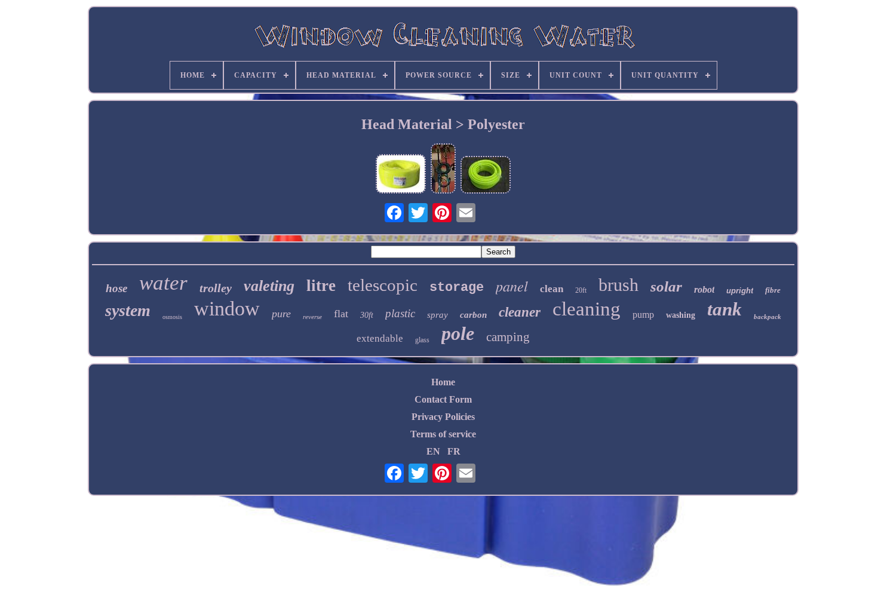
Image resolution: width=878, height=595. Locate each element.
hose (116, 288)
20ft (581, 290)
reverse (312, 316)
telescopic (382, 285)
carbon (473, 315)
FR (454, 451)
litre (321, 286)
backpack (767, 316)
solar (666, 286)
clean (551, 289)
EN (433, 451)
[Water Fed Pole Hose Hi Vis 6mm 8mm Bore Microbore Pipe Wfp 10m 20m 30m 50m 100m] (400, 175)
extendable (380, 338)
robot (704, 289)
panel (512, 285)
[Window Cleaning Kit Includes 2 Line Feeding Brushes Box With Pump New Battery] (443, 169)
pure (281, 314)
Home (443, 382)
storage (456, 287)
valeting (269, 286)
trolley (215, 288)
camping (508, 337)
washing (680, 315)
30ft (366, 315)
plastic (400, 313)
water (163, 283)
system (128, 310)
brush (618, 285)
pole (457, 333)
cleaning (586, 309)
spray (437, 315)
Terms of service (443, 434)
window (227, 309)
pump (643, 314)
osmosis (172, 317)
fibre (773, 290)
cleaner (520, 312)
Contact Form (443, 399)
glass (422, 340)
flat (341, 314)
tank (724, 309)
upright (739, 290)
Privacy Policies (443, 417)
